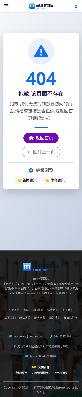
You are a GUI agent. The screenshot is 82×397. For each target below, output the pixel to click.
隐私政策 (25, 318)
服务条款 (39, 318)
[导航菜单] (6, 6)
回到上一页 (44, 152)
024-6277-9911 (63, 336)
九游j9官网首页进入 (41, 372)
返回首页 (44, 138)
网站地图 (54, 318)
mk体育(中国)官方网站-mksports (52, 387)
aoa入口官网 (61, 372)
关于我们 (67, 310)
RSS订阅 (72, 318)
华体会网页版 (21, 372)
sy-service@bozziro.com (28, 336)
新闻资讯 (29, 180)
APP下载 (14, 310)
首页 (26, 310)
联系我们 (10, 318)
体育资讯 (57, 180)
